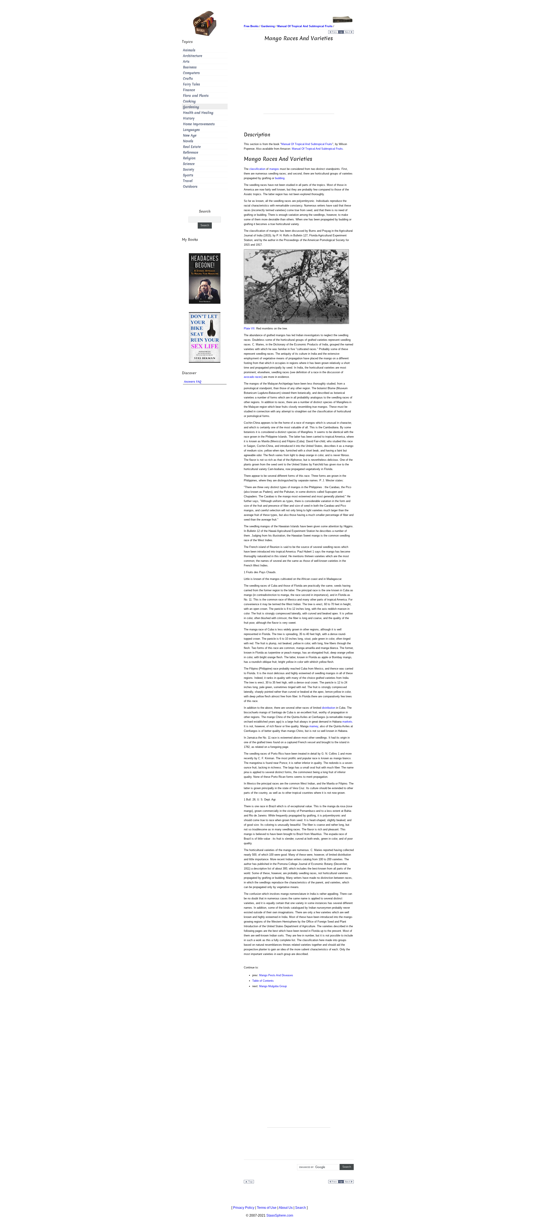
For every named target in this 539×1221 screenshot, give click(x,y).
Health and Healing (198, 113)
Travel (187, 181)
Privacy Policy (243, 1207)
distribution (328, 707)
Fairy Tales (191, 84)
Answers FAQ (192, 382)
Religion (189, 158)
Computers (191, 73)
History (189, 118)
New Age (189, 135)
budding (279, 178)
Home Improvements (199, 124)
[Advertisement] (298, 84)
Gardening (191, 107)
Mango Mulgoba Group (273, 986)
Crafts (188, 78)
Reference (190, 152)
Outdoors (190, 186)
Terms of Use (266, 1207)
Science (189, 164)
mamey (313, 726)
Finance (189, 90)
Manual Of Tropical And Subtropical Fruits (306, 144)
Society (188, 169)
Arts (186, 61)
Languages (191, 130)
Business (190, 67)
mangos (274, 168)
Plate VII (249, 328)
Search (300, 1207)
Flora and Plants (196, 95)
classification (257, 168)
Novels (188, 141)
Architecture (192, 56)
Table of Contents (263, 980)
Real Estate (192, 147)
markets (347, 721)
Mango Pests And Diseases (276, 975)
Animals (189, 50)
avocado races (253, 376)
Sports (188, 175)
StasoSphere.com (279, 1215)
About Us (286, 1207)
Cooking (189, 101)
